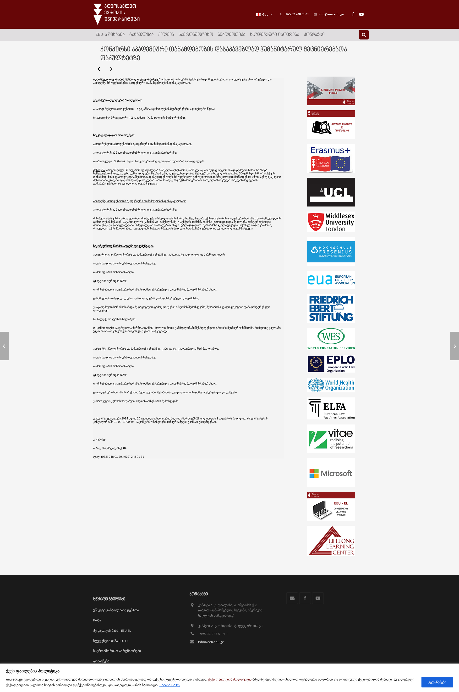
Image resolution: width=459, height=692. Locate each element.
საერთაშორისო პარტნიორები (117, 651)
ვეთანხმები (437, 682)
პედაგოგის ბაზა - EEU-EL (112, 630)
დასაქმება (101, 661)
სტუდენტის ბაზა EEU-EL (111, 641)
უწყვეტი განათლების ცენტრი (116, 610)
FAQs (97, 620)
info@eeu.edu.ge (331, 14)
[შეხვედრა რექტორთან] (111, 69)
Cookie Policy (169, 685)
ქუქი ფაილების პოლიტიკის (229, 679)
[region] (229, 678)
